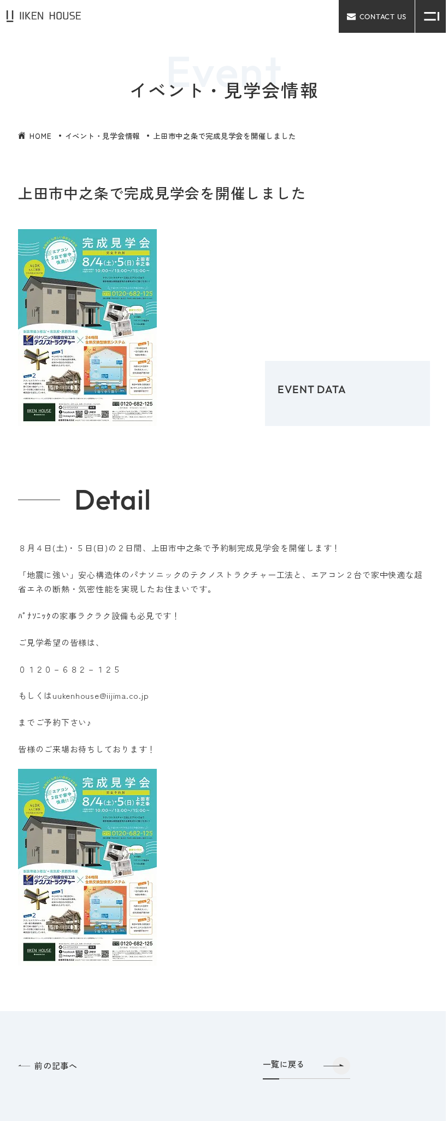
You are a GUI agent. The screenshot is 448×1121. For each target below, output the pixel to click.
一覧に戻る (284, 1064)
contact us (383, 16)
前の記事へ (56, 1066)
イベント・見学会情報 (102, 135)
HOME (40, 135)
